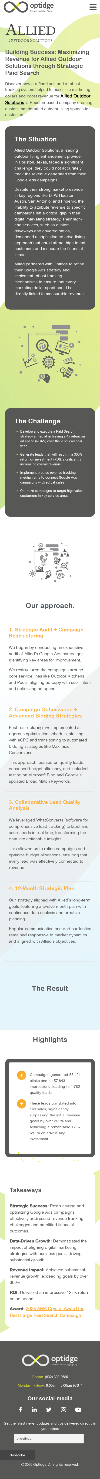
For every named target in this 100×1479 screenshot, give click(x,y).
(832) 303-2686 (56, 1377)
